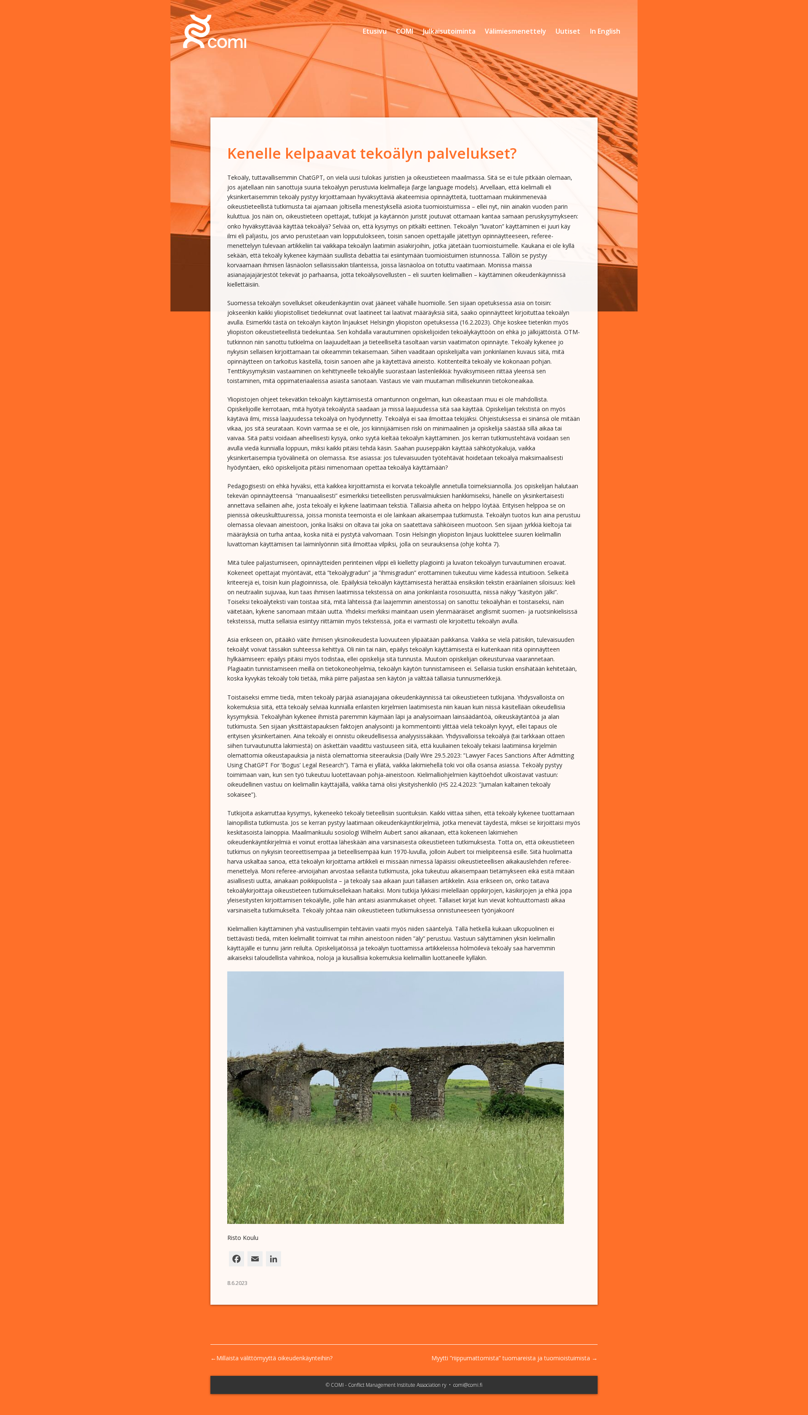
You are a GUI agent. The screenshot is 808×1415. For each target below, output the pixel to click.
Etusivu (375, 31)
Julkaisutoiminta (449, 31)
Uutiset (568, 31)
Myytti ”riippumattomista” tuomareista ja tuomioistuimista (510, 1358)
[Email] (255, 1261)
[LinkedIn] (273, 1261)
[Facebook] (236, 1261)
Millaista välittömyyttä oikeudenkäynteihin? (274, 1358)
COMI (404, 31)
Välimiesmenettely (515, 31)
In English (605, 31)
